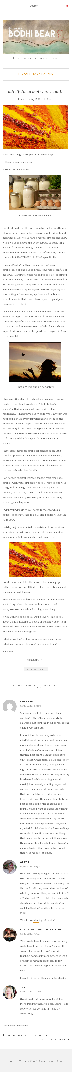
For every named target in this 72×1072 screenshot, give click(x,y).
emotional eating (35, 669)
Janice (25, 987)
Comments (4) (35, 659)
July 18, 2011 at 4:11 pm (30, 866)
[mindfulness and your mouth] (35, 127)
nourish (47, 74)
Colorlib (34, 1061)
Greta (25, 862)
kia (49, 99)
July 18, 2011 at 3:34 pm (30, 705)
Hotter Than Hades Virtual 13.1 (25, 1035)
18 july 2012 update (54, 1039)
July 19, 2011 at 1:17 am (30, 934)
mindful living (29, 74)
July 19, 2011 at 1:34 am (30, 991)
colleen (26, 701)
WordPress (56, 1061)
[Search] (67, 6)
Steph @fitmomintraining (41, 929)
